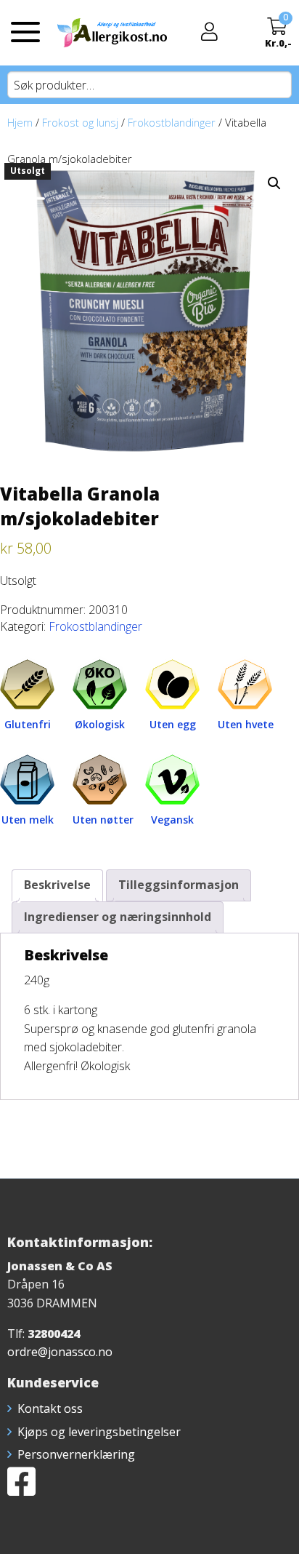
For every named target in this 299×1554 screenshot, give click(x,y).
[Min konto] (209, 32)
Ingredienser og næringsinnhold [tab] (117, 917)
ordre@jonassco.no (59, 1352)
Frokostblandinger (172, 122)
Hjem (20, 122)
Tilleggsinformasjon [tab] (178, 885)
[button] (274, 183)
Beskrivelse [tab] (57, 885)
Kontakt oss (50, 1408)
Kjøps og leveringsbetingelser (99, 1432)
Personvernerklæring (76, 1454)
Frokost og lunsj (80, 122)
